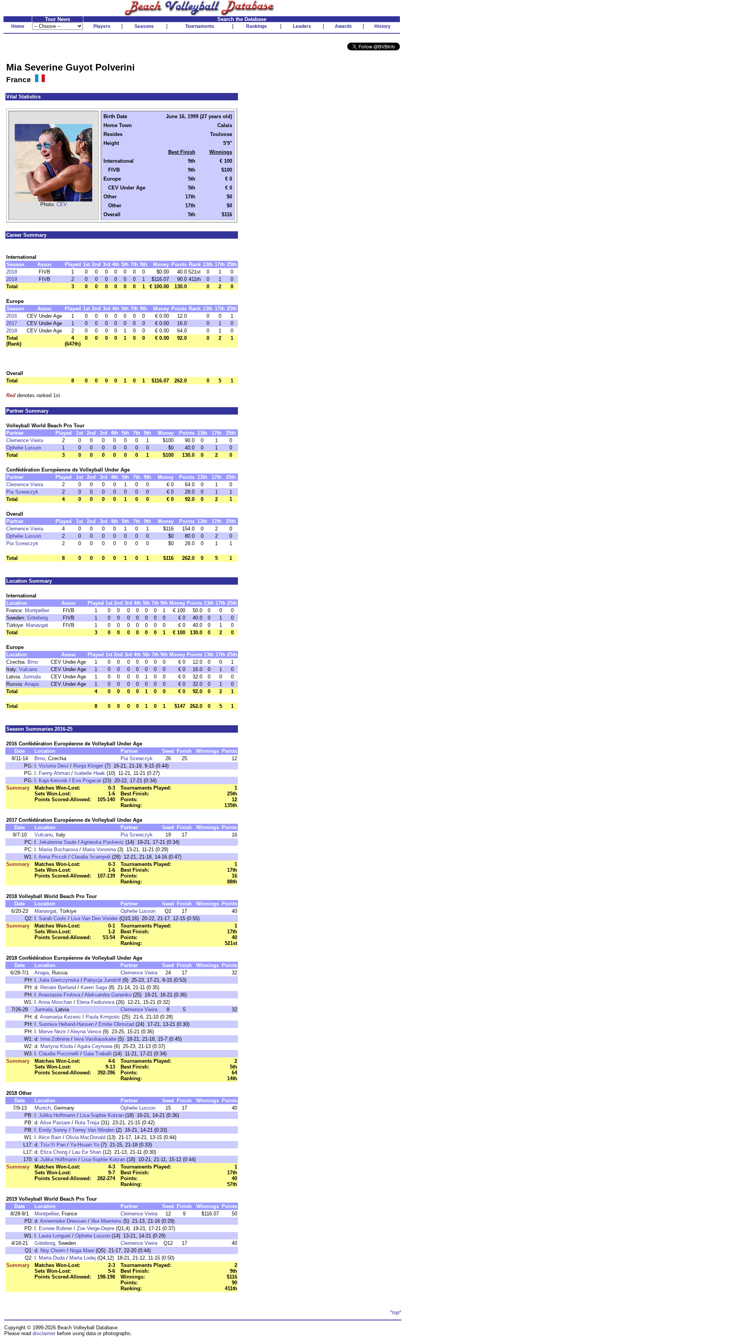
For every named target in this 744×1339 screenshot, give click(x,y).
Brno (33, 662)
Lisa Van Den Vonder (94, 918)
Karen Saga (94, 987)
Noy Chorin (52, 1250)
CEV (62, 204)
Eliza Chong (53, 1152)
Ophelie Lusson (23, 448)
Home (17, 26)
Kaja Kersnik (53, 780)
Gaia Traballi (97, 1054)
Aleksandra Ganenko (107, 995)
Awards (343, 26)
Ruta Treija (87, 1123)
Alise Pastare (55, 1123)
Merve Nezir (52, 1031)
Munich (42, 1108)
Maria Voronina (99, 849)
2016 (11, 316)
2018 (11, 272)
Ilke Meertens (106, 1221)
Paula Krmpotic (103, 1017)
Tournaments (199, 26)
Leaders (302, 26)
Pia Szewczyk (22, 492)
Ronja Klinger (88, 766)
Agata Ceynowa (94, 1046)
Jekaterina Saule (57, 842)
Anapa (31, 684)
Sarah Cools (52, 918)
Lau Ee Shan (87, 1152)
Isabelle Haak (89, 773)
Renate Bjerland (58, 987)
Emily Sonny (53, 1130)
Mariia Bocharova (58, 849)
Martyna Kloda (56, 1046)
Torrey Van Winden (93, 1130)
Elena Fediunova (95, 1002)
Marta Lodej (82, 1258)
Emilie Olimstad (116, 1024)
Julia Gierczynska (59, 980)
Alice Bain (49, 1137)
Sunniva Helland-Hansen (66, 1024)
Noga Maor (82, 1250)
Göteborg (37, 618)
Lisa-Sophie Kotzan (102, 1115)
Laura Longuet (55, 1236)
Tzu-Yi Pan (52, 1145)
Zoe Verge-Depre (95, 1228)
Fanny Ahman (54, 773)
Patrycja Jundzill (102, 980)
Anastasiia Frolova (59, 995)
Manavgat (37, 625)
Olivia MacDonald (85, 1137)
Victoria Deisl (54, 766)
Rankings (256, 26)
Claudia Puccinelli (59, 1054)
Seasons (144, 26)
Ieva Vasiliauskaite (95, 1039)
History (382, 26)
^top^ (395, 1312)
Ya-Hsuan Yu (84, 1145)
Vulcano (28, 669)
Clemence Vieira (24, 440)
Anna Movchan (55, 1002)
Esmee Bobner (55, 1228)
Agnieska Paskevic (102, 842)
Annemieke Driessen (63, 1221)
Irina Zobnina (54, 1039)
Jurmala (32, 677)
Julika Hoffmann (57, 1115)
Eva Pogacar (86, 780)
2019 (11, 279)
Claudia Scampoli (90, 857)
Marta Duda (52, 1258)
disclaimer (44, 1333)
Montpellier (37, 610)
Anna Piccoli (52, 857)
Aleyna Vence (85, 1031)
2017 (11, 323)
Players (101, 26)
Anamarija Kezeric (60, 1017)
